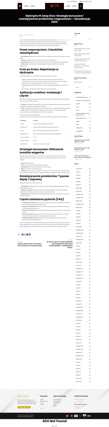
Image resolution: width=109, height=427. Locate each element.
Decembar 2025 (83, 194)
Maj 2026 (83, 178)
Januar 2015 (83, 381)
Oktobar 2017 (83, 275)
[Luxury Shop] (54, 6)
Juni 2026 (83, 175)
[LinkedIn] (30, 235)
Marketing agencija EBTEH (28, 416)
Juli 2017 (83, 284)
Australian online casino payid (83, 100)
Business (83, 103)
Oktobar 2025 (83, 201)
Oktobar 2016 (83, 313)
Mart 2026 (83, 184)
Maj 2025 (83, 217)
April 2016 (83, 333)
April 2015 (83, 371)
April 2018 (83, 255)
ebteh (32, 35)
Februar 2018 (83, 262)
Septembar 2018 (83, 239)
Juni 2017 (83, 288)
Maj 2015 (83, 368)
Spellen (83, 121)
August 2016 (83, 320)
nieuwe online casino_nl (83, 118)
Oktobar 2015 (83, 352)
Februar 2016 (83, 339)
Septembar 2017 (83, 278)
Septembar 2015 (83, 355)
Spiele (83, 124)
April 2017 (83, 294)
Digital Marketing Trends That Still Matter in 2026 (82, 49)
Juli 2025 (83, 210)
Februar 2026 (83, 188)
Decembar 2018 (83, 230)
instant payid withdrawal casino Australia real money (82, 114)
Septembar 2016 (83, 317)
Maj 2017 (83, 291)
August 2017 (83, 281)
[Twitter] (25, 235)
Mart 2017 (83, 297)
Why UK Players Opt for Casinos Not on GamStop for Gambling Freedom (82, 71)
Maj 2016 (83, 330)
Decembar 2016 (83, 307)
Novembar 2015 (83, 349)
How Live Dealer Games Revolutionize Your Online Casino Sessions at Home (82, 65)
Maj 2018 (83, 252)
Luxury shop (31, 415)
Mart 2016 (83, 336)
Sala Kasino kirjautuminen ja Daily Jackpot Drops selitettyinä (82, 59)
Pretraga (77, 33)
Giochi (83, 110)
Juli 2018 (83, 246)
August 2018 (83, 242)
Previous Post (20, 241)
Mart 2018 (83, 259)
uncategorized (83, 127)
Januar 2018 (83, 265)
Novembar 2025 (83, 197)
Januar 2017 (83, 304)
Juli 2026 (83, 171)
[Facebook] (23, 235)
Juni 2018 (83, 249)
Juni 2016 (83, 326)
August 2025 (83, 207)
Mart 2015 (83, 375)
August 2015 (83, 359)
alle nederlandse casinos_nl (83, 97)
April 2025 (83, 220)
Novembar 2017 (83, 271)
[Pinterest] (27, 235)
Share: (19, 234)
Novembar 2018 (83, 233)
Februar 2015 (83, 378)
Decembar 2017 (83, 268)
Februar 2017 (83, 300)
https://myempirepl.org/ (62, 40)
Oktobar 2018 (83, 236)
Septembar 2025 (83, 204)
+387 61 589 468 (73, 1)
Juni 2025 (83, 213)
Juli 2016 (83, 323)
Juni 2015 (83, 365)
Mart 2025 (83, 223)
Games (83, 107)
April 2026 (83, 181)
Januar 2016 (83, 342)
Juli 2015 (83, 362)
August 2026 (83, 168)
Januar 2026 (83, 191)
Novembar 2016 (83, 310)
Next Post (70, 240)
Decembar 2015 (83, 346)
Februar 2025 (83, 226)
